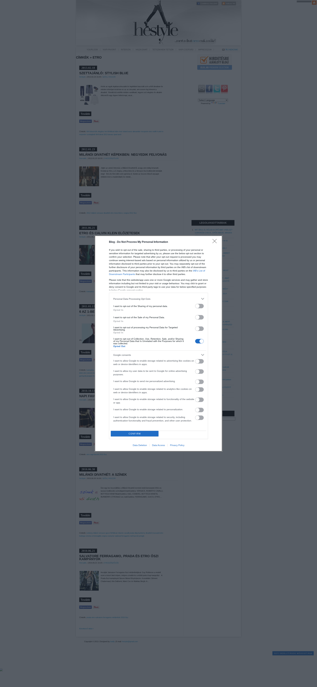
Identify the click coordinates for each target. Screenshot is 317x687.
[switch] (199, 306)
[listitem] (158, 299)
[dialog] (158, 343)
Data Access (158, 445)
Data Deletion (140, 445)
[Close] (215, 242)
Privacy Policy (177, 445)
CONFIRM (135, 433)
